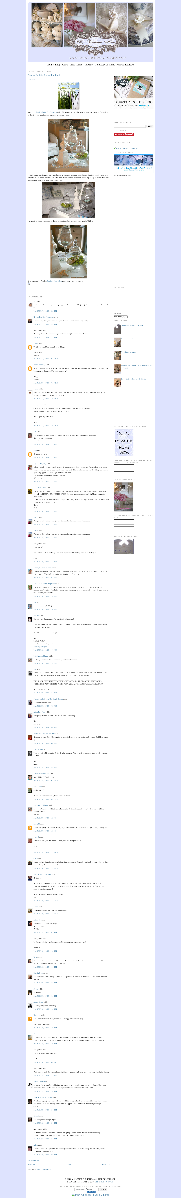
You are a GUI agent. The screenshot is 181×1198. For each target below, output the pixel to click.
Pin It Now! (32, 79)
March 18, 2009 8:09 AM (45, 706)
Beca (35, 957)
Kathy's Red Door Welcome (43, 317)
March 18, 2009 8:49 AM (45, 767)
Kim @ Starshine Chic (41, 773)
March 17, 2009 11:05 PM (46, 426)
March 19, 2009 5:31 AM (45, 1075)
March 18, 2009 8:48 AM (45, 743)
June (35, 301)
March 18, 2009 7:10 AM (45, 663)
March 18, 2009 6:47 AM (45, 650)
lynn (35, 450)
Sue (35, 602)
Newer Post (32, 1164)
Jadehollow (38, 920)
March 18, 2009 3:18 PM (45, 967)
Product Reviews (125, 64)
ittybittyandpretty (40, 463)
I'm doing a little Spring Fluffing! (44, 75)
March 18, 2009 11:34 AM (46, 831)
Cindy (36, 858)
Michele (36, 615)
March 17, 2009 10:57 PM (46, 383)
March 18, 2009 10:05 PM (46, 1062)
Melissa (36, 1034)
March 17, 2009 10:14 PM (46, 359)
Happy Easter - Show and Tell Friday (134, 379)
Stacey (36, 517)
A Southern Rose (39, 712)
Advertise (88, 64)
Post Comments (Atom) (45, 1169)
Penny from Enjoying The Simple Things (48, 699)
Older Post (106, 1164)
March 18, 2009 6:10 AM (45, 596)
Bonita (36, 989)
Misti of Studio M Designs (43, 1097)
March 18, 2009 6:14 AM (45, 609)
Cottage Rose (38, 749)
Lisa (35, 669)
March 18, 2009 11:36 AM (46, 852)
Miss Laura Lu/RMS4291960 (44, 733)
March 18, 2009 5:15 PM (45, 996)
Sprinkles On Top (104, 1182)
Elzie (35, 432)
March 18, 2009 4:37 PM (45, 983)
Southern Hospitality (54, 281)
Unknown (37, 1015)
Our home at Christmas (129, 339)
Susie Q (36, 837)
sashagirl (37, 824)
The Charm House (40, 488)
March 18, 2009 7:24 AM (45, 693)
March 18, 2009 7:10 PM (45, 1028)
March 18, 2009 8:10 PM (45, 1044)
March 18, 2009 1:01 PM (45, 932)
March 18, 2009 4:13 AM (45, 457)
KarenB (36, 1116)
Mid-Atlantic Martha (41, 656)
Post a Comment (33, 1160)
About (65, 64)
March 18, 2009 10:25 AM (46, 781)
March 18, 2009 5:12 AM (45, 511)
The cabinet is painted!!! (129, 352)
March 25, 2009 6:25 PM (45, 1139)
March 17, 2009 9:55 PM (45, 311)
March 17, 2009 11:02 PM (46, 399)
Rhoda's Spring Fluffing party (46, 112)
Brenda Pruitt (38, 973)
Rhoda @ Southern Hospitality (45, 584)
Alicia (36, 1145)
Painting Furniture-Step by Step (132, 325)
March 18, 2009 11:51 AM (46, 901)
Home (50, 64)
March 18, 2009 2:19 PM (45, 951)
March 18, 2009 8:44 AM (45, 727)
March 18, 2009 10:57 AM (46, 799)
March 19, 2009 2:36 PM (45, 1091)
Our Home (109, 64)
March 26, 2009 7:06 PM (45, 1155)
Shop (57, 64)
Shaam (36, 343)
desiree (36, 389)
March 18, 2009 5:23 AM (45, 524)
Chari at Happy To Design (43, 874)
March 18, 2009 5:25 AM (45, 562)
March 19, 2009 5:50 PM (45, 1110)
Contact (99, 64)
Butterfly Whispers (40, 647)
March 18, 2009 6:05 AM (45, 578)
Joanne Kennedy (39, 365)
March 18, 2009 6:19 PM (45, 1009)
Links (79, 64)
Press (72, 64)
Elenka (36, 907)
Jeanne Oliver (38, 1002)
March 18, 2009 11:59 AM (46, 914)
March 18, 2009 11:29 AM (46, 818)
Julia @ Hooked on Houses (43, 568)
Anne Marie (38, 787)
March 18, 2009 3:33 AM (45, 444)
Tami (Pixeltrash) (40, 1081)
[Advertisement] (133, 195)
